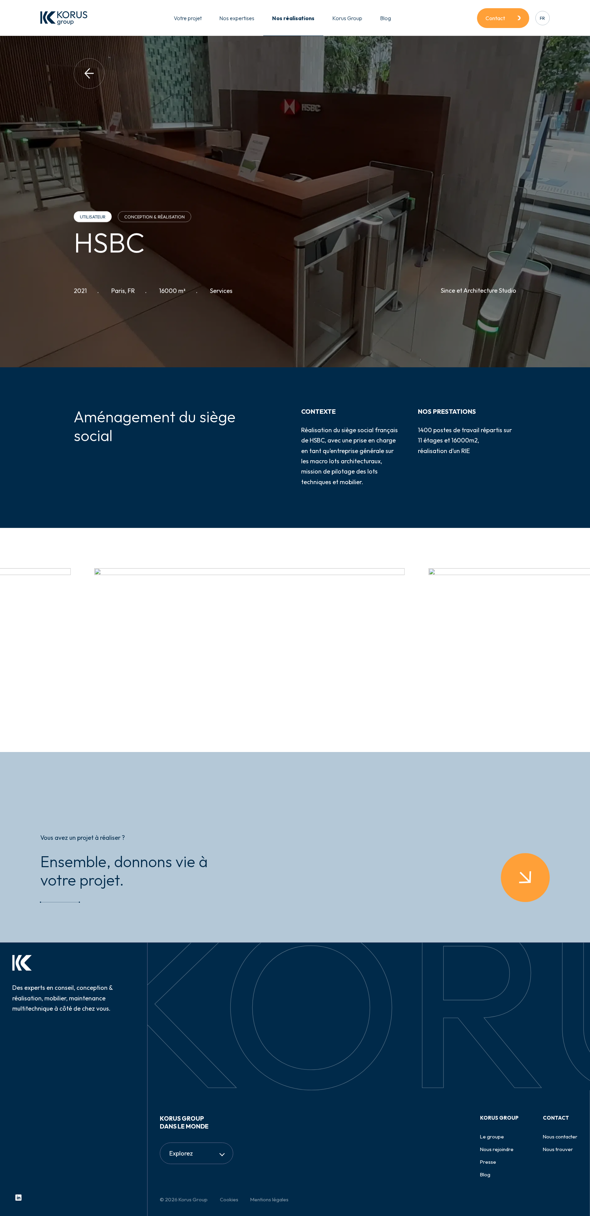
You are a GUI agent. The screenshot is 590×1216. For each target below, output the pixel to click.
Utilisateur (93, 216)
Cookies (229, 1199)
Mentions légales (269, 1199)
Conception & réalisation (154, 216)
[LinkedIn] (18, 1197)
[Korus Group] (63, 18)
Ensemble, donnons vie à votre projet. (124, 871)
